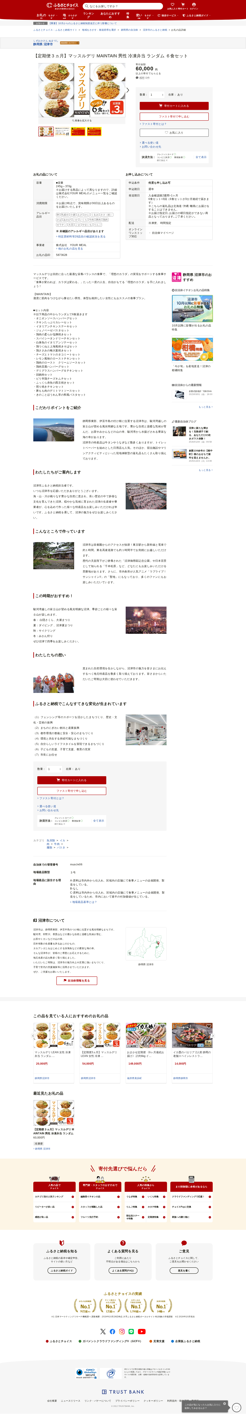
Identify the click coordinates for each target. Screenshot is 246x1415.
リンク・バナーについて (98, 1400)
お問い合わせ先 (151, 146)
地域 (70, 16)
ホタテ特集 (153, 1207)
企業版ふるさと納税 (187, 1341)
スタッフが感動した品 (91, 1207)
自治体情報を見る (79, 980)
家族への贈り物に (180, 1217)
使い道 (143, 16)
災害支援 (159, 1341)
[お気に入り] (236, 1407)
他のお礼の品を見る (70, 248)
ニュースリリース (70, 1400)
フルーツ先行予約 (89, 1217)
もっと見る (205, 407)
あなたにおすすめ (110, 15)
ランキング (88, 15)
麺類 (50, 847)
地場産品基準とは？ (84, 902)
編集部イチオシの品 (90, 1196)
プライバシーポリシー (127, 1400)
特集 (128, 15)
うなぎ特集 (131, 1196)
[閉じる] (224, 1404)
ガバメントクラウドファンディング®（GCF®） (113, 1341)
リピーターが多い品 (45, 1207)
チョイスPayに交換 (181, 1207)
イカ (63, 840)
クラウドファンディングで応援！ (188, 1196)
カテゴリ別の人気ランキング (49, 1196)
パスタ (61, 847)
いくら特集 (153, 1196)
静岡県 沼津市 (42, 1148)
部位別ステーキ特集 (132, 1217)
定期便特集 (153, 1217)
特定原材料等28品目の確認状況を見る (82, 236)
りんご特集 (131, 1207)
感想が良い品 (41, 1217)
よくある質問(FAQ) (123, 1270)
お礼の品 (46, 16)
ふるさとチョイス (61, 1341)
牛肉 (57, 844)
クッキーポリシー (153, 1400)
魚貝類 (51, 840)
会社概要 (52, 1400)
